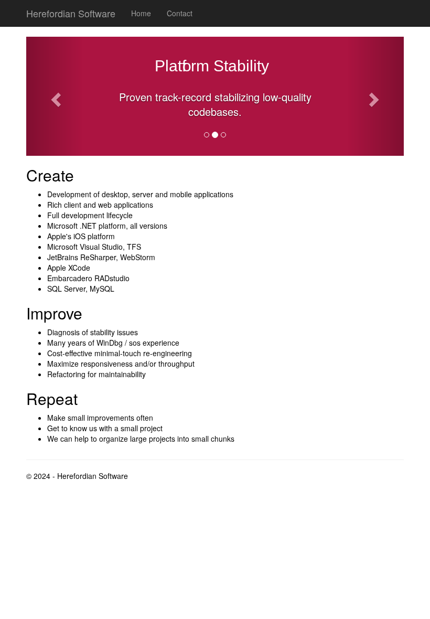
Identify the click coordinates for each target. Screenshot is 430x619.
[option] (215, 112)
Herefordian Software (70, 13)
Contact (179, 13)
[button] (54, 96)
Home (141, 13)
